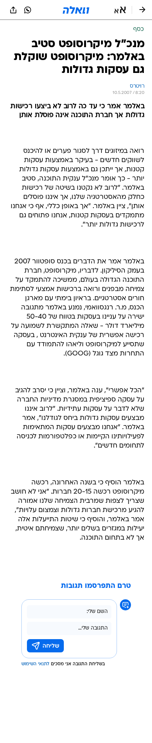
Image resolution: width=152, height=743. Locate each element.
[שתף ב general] (13, 10)
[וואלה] (76, 10)
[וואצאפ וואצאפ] (27, 10)
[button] (120, 10)
